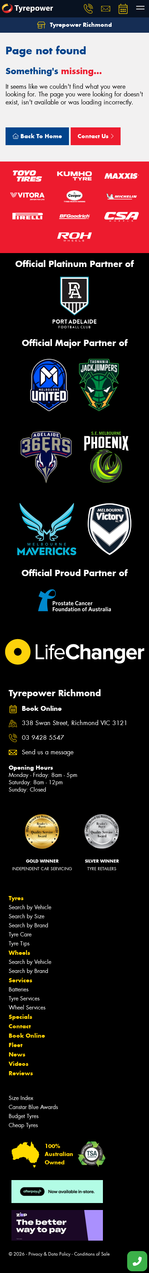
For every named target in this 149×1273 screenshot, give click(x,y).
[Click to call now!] (88, 8)
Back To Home (40, 136)
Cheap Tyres (23, 1125)
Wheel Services (27, 1007)
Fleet (16, 1045)
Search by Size (26, 916)
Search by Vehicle (30, 907)
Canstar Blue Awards (33, 1107)
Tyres (16, 898)
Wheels (19, 953)
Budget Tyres (23, 1116)
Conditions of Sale (92, 1254)
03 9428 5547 (43, 738)
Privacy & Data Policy (49, 1254)
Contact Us (94, 136)
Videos (18, 1064)
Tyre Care (20, 934)
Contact (20, 1026)
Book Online (27, 1035)
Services (20, 980)
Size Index (21, 1098)
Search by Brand (28, 925)
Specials (20, 1017)
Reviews (21, 1073)
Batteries (18, 989)
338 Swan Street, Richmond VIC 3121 (75, 723)
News (17, 1054)
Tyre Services (24, 998)
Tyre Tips (19, 943)
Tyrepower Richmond (80, 25)
